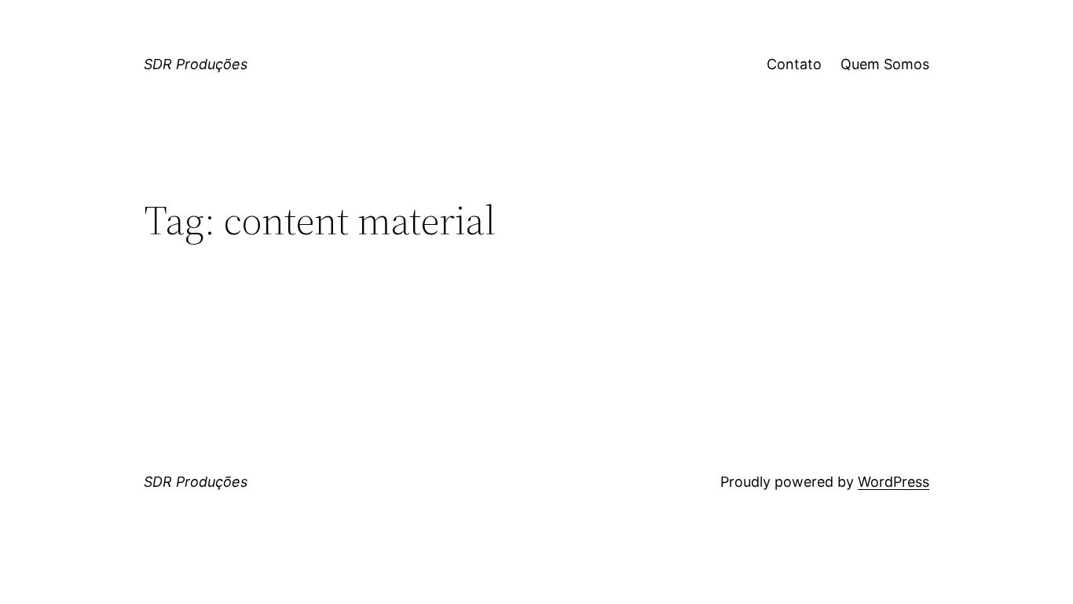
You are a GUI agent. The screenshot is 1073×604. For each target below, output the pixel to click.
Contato (794, 64)
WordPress (893, 481)
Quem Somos (884, 64)
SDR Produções (195, 64)
